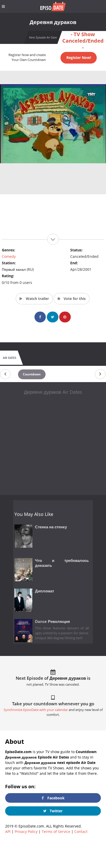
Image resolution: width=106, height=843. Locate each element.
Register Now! (78, 57)
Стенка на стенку (51, 526)
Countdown (32, 374)
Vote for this (74, 298)
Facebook (55, 797)
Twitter (56, 810)
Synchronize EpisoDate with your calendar (36, 710)
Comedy (9, 256)
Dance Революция (52, 621)
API (8, 831)
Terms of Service (56, 831)
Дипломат (44, 591)
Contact (80, 831)
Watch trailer (37, 298)
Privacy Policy (26, 831)
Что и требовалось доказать (62, 563)
